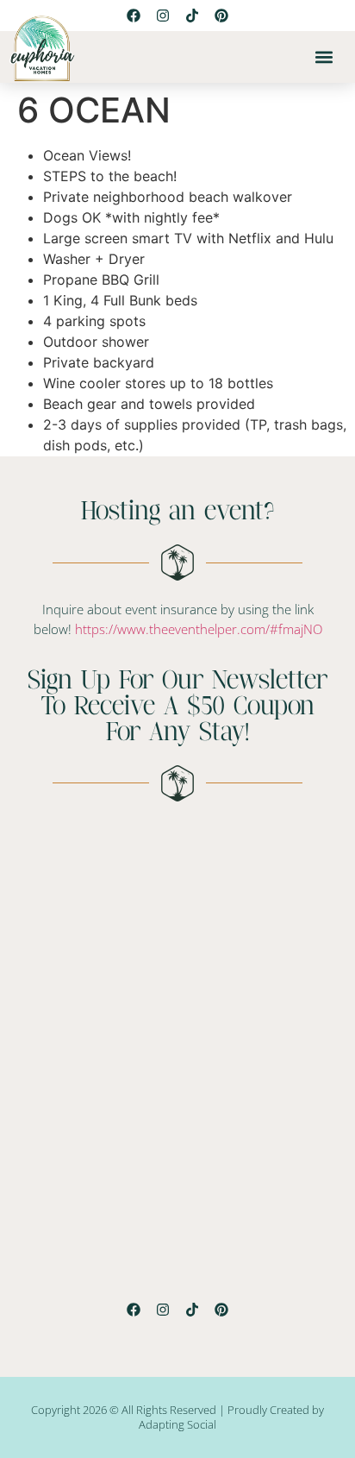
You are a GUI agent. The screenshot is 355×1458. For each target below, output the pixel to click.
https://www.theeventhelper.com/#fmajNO (198, 629)
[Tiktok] (192, 15)
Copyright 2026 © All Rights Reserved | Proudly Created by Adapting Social (177, 1417)
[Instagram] (163, 1310)
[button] (323, 57)
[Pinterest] (221, 15)
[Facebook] (133, 1310)
